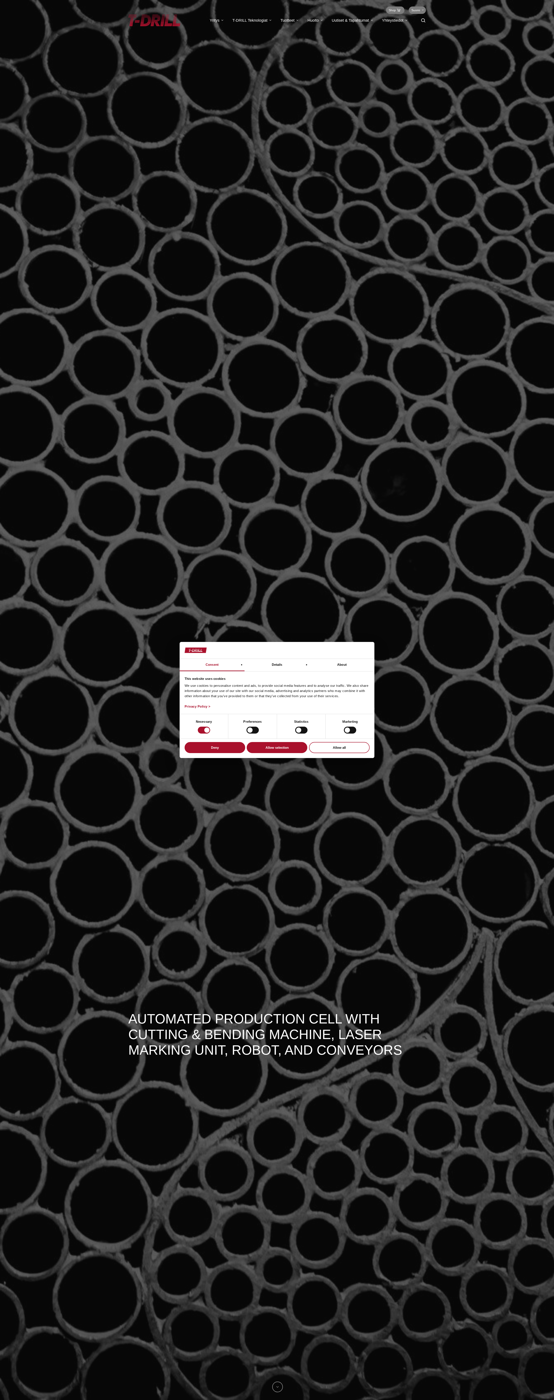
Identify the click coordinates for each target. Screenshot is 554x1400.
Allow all (339, 747)
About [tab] (342, 664)
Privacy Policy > (198, 706)
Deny (215, 747)
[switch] (252, 730)
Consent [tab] (212, 664)
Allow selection (277, 747)
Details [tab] (277, 664)
